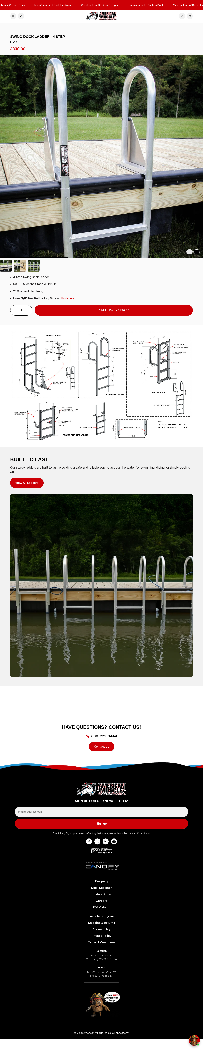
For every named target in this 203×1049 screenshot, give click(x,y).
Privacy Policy (101, 935)
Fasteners (67, 298)
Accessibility (101, 929)
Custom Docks (101, 894)
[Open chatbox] (194, 1040)
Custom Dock (17, 5)
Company (101, 881)
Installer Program (101, 916)
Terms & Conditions (101, 942)
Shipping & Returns (101, 922)
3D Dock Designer (109, 5)
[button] (34, 257)
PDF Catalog (101, 907)
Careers (101, 900)
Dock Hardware (63, 5)
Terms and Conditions (137, 833)
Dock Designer (101, 887)
